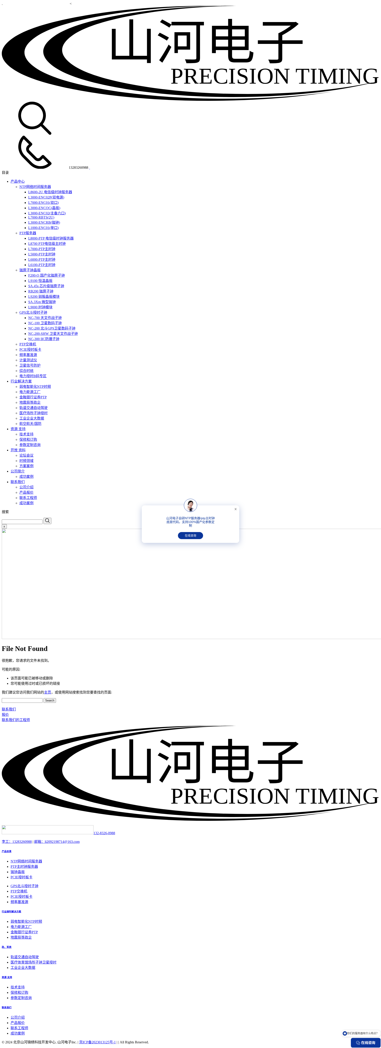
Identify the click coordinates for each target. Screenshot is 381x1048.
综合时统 (26, 371)
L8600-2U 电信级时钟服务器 (50, 192)
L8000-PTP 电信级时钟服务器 (51, 238)
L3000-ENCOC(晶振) (44, 208)
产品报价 (26, 492)
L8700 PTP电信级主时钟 (47, 244)
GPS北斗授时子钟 (33, 312)
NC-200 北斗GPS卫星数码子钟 (51, 328)
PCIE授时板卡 (30, 349)
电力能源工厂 (30, 392)
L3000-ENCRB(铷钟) (44, 222)
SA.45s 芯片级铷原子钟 (46, 286)
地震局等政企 (30, 402)
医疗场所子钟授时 (33, 413)
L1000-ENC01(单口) (43, 228)
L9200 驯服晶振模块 (44, 296)
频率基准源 (28, 355)
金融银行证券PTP (33, 397)
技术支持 (26, 434)
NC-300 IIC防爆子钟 (43, 339)
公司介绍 (26, 487)
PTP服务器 (27, 233)
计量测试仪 (28, 360)
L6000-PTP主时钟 (41, 259)
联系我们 (18, 482)
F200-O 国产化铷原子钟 (46, 275)
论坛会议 (26, 455)
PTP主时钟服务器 (24, 866)
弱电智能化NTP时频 (35, 386)
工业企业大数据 (31, 418)
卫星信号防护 (30, 365)
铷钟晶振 (18, 872)
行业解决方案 (21, 381)
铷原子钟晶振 (30, 270)
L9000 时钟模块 (40, 307)
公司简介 (18, 471)
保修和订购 (28, 439)
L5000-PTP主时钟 (41, 254)
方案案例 (26, 466)
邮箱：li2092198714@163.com (57, 842)
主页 (47, 692)
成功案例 (26, 476)
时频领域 (26, 461)
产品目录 (6, 851)
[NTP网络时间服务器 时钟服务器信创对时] (190, 99)
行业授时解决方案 (11, 911)
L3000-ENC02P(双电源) (46, 197)
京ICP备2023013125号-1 (97, 1042)
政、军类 (6, 947)
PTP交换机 (27, 344)
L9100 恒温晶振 (40, 281)
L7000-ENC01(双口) (43, 202)
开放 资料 (18, 450)
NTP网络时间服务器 (35, 187)
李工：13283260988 (17, 842)
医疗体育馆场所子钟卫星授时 (33, 962)
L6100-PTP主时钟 (41, 265)
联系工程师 (28, 498)
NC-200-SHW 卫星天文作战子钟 (53, 334)
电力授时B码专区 (33, 376)
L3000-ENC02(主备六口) (47, 213)
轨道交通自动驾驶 (33, 408)
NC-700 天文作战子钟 (45, 318)
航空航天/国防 (30, 424)
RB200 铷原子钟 (40, 291)
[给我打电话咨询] (89, 167)
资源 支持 (18, 429)
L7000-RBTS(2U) (41, 217)
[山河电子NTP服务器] (190, 819)
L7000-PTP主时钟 (41, 249)
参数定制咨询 (30, 445)
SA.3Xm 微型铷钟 (42, 302)
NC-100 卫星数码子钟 (45, 323)
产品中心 (18, 181)
